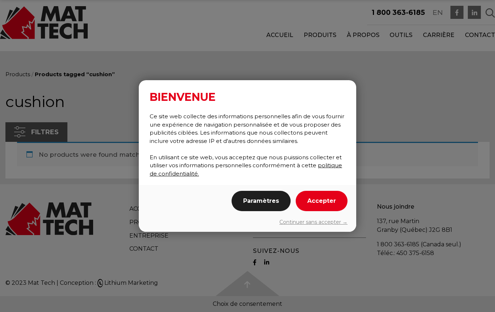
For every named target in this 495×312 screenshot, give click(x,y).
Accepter (321, 200)
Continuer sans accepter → (313, 222)
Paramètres (261, 200)
